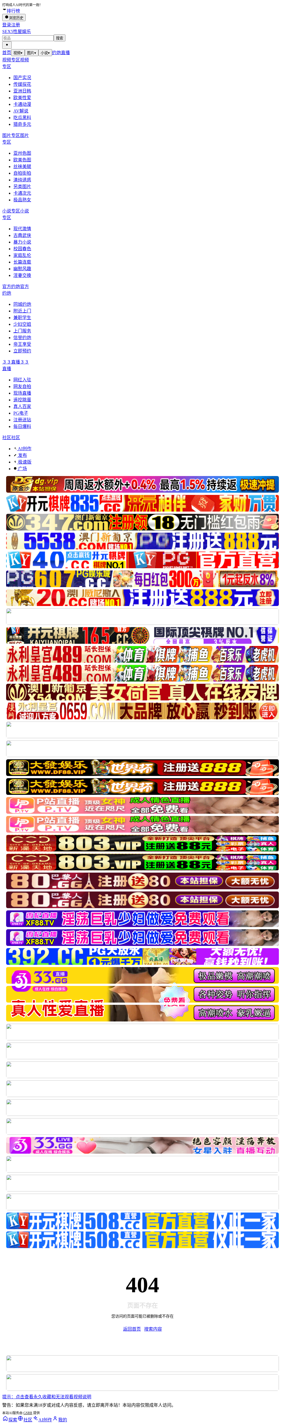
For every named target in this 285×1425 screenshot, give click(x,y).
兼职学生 (22, 317)
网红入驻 (22, 379)
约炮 (56, 52)
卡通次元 (22, 193)
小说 (45, 53)
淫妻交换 (22, 275)
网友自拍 (22, 386)
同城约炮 (22, 304)
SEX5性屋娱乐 (16, 31)
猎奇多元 (22, 124)
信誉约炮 (22, 337)
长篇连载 (22, 262)
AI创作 (24, 448)
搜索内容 (153, 1329)
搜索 (59, 38)
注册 (15, 24)
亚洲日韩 (22, 91)
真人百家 (22, 406)
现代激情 (22, 228)
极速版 (24, 462)
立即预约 (22, 351)
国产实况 (22, 77)
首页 (6, 52)
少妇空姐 (22, 324)
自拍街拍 (22, 173)
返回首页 (132, 1329)
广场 (22, 468)
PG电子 (20, 413)
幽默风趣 (22, 268)
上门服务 (22, 331)
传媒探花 (22, 84)
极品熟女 (22, 199)
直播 (65, 52)
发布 (22, 455)
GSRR (27, 1413)
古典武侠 (22, 235)
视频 (18, 53)
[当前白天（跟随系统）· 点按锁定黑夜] (7, 45)
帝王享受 (22, 344)
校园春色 (22, 248)
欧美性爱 (22, 97)
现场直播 (22, 393)
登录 (6, 24)
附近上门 (22, 311)
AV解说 (20, 111)
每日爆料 (22, 426)
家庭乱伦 (22, 255)
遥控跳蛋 (22, 399)
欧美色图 (22, 159)
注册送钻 (22, 419)
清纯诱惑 (22, 179)
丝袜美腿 (22, 166)
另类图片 (22, 186)
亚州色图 (22, 153)
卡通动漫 (22, 104)
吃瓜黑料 (22, 117)
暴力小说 (22, 242)
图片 (31, 53)
